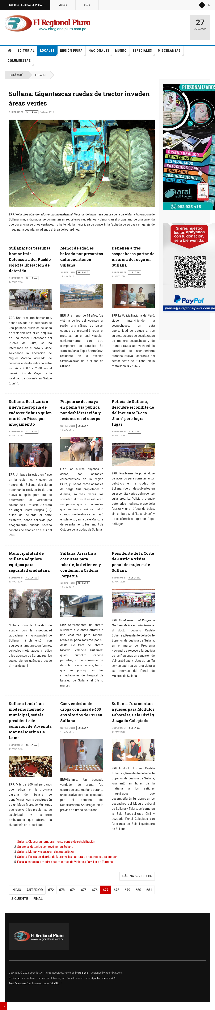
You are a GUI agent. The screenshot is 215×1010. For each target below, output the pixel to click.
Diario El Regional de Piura (25, 5)
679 (127, 890)
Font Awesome (17, 983)
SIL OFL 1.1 (56, 983)
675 (84, 890)
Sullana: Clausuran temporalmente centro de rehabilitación (56, 841)
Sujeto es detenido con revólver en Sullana (45, 846)
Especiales (142, 51)
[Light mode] (202, 5)
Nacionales (99, 51)
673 (62, 890)
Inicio (10, 51)
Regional (83, 972)
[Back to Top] (3, 1006)
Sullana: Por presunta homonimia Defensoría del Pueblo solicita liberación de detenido (30, 259)
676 (94, 890)
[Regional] (47, 23)
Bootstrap (14, 978)
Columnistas (19, 61)
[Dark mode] (209, 5)
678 (116, 890)
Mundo (121, 51)
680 (138, 890)
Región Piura (71, 51)
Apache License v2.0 (103, 978)
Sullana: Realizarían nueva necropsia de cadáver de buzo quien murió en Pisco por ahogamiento (30, 413)
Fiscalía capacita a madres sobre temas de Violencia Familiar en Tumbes (65, 861)
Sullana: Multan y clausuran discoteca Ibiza (45, 851)
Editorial (26, 51)
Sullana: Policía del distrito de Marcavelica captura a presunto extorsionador (67, 856)
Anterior (34, 890)
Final (38, 899)
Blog (87, 5)
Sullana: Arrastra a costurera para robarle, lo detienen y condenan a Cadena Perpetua (80, 564)
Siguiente (19, 899)
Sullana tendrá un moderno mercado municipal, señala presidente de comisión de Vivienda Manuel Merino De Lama (30, 720)
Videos (63, 5)
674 (73, 890)
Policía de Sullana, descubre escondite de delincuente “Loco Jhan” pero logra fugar (133, 413)
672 (51, 890)
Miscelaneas (169, 51)
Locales (47, 51)
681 (149, 890)
